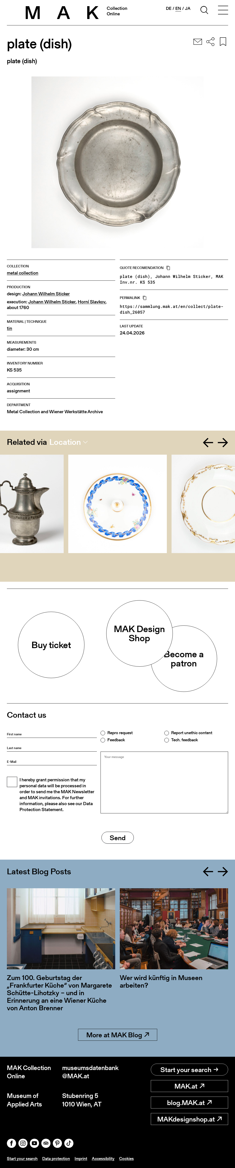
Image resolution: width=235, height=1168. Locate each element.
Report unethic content (191, 733)
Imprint (81, 1158)
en (178, 8)
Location (65, 442)
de (168, 8)
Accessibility (103, 1158)
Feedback (116, 740)
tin (9, 328)
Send (118, 837)
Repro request (120, 733)
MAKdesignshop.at (186, 1119)
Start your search (185, 1069)
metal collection (22, 273)
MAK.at (185, 1086)
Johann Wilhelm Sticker (46, 294)
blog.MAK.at (186, 1102)
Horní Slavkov (92, 302)
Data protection (56, 1158)
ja (187, 8)
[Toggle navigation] (223, 11)
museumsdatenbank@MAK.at (90, 1072)
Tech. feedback (184, 740)
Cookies (126, 1158)
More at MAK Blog (114, 1035)
